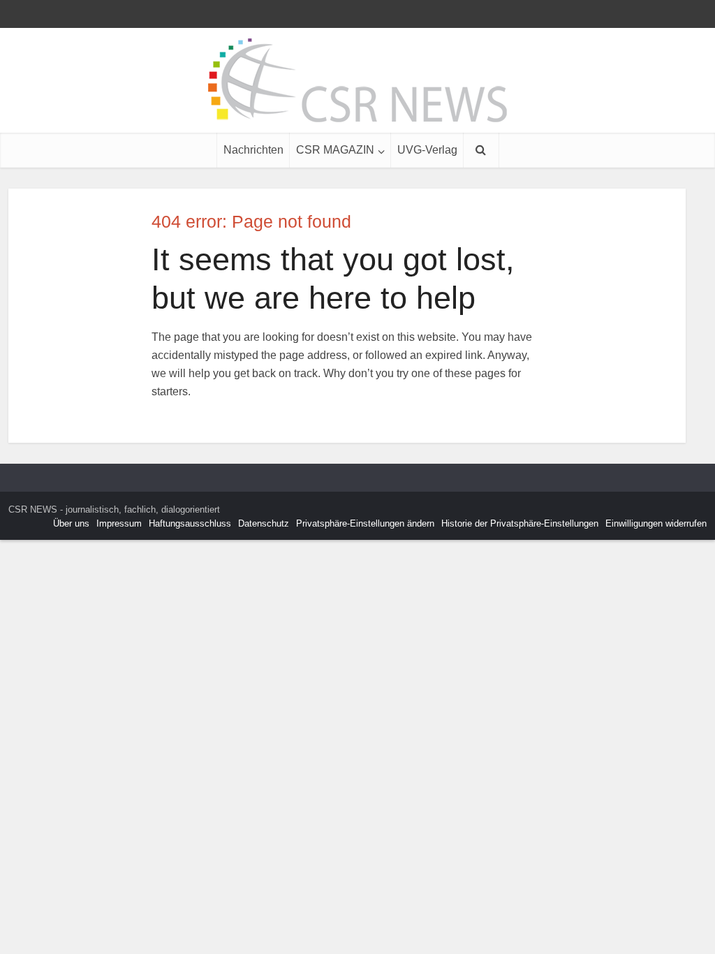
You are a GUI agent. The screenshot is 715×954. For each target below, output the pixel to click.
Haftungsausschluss (190, 523)
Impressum (119, 523)
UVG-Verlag (427, 150)
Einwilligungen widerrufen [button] (656, 523)
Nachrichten (253, 150)
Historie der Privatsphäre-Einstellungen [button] (519, 523)
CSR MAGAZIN (335, 150)
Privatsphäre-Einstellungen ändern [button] (365, 523)
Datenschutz (263, 523)
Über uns (71, 523)
